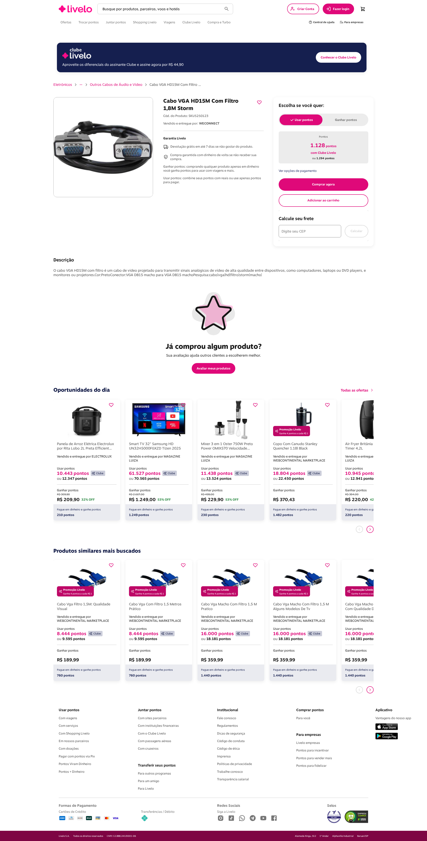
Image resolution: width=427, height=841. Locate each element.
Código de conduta (231, 741)
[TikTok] (231, 818)
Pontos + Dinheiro (72, 771)
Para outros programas (154, 773)
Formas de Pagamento (78, 805)
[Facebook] (274, 818)
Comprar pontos (310, 710)
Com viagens (68, 718)
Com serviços (68, 725)
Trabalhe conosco (230, 771)
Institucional (227, 710)
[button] (160, 9)
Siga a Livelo (226, 811)
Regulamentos (227, 725)
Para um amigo (148, 781)
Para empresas (308, 734)
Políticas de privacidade (234, 764)
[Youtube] (263, 818)
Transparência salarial (233, 779)
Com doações (69, 748)
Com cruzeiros (148, 748)
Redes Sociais (228, 805)
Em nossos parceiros (74, 741)
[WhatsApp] (242, 818)
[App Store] (386, 727)
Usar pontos (69, 710)
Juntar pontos (149, 710)
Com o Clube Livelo (152, 733)
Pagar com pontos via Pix (77, 756)
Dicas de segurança (231, 733)
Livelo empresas (308, 743)
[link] (75, 8)
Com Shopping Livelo (74, 733)
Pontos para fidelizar (311, 765)
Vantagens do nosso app (393, 718)
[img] (356, 817)
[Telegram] (252, 818)
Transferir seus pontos (157, 765)
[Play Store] (386, 736)
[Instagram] (220, 818)
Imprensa (224, 756)
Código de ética (228, 748)
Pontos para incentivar (312, 750)
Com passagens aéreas (154, 741)
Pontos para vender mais (314, 758)
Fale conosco (226, 718)
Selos (331, 805)
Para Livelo (146, 788)
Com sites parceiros (152, 718)
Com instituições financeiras (158, 725)
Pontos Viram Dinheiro (75, 764)
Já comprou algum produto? (214, 346)
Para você (303, 718)
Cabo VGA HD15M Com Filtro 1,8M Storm (176, 84)
